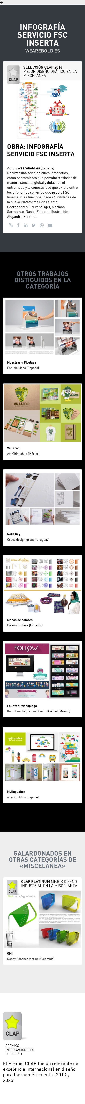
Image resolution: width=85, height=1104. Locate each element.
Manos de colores (20, 620)
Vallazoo (13, 448)
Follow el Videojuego (22, 706)
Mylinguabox (16, 791)
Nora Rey (13, 534)
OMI (10, 953)
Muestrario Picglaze (21, 362)
